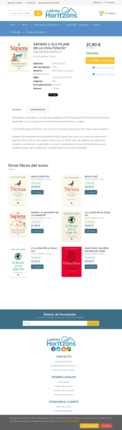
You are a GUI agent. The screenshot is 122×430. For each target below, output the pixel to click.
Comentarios (37, 109)
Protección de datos (63, 394)
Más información (70, 421)
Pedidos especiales (63, 411)
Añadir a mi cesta (101, 60)
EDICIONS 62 (58, 63)
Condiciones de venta (63, 390)
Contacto (30, 2)
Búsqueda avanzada (49, 2)
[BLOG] (63, 349)
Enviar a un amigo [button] (105, 74)
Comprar (37, 192)
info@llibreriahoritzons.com (63, 366)
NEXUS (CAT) (91, 176)
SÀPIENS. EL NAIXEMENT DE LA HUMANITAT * (45, 214)
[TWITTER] (58, 349)
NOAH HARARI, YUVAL (44, 56)
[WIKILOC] (68, 349)
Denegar (106, 426)
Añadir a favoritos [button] (105, 67)
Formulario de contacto (64, 370)
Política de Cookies (63, 386)
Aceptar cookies (89, 426)
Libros (25, 24)
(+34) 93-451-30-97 (63, 361)
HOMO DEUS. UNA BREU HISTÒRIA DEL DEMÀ (97, 249)
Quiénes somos (14, 2)
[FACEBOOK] (53, 349)
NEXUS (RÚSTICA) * (40, 176)
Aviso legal (64, 382)
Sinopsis (16, 109)
